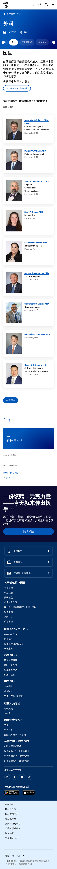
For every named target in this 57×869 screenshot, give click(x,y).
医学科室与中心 (14, 14)
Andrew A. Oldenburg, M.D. (36, 273)
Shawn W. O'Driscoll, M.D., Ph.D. (36, 122)
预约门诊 (12, 32)
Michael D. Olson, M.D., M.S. (37, 334)
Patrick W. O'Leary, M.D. (35, 150)
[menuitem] (13, 42)
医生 (14, 42)
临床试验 (42, 42)
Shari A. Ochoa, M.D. (33, 212)
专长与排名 (27, 42)
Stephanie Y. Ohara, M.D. (35, 242)
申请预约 (10, 400)
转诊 (26, 32)
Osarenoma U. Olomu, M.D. (36, 303)
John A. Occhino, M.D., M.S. (37, 181)
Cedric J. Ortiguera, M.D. (35, 365)
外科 (8, 24)
